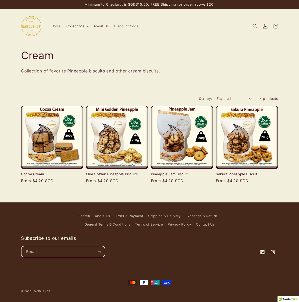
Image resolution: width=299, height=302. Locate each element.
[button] (77, 26)
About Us (102, 216)
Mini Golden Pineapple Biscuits (112, 174)
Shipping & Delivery (164, 216)
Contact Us (205, 224)
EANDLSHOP (41, 291)
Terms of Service (149, 224)
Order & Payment (129, 216)
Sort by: (205, 99)
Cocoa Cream (32, 174)
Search (84, 216)
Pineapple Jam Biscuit (169, 174)
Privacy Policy (179, 224)
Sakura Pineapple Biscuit (236, 174)
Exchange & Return (201, 216)
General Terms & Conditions (107, 224)
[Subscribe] (99, 251)
